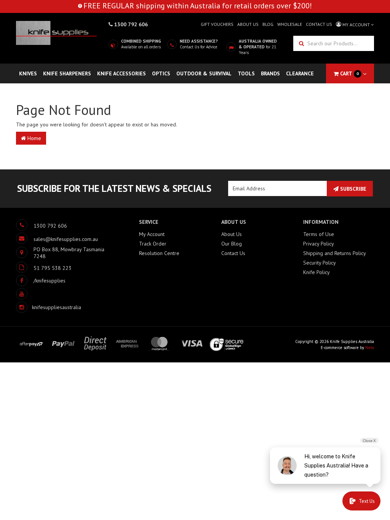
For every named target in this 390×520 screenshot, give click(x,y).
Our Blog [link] (231, 243)
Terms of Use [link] (318, 234)
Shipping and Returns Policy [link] (334, 253)
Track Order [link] (152, 243)
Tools (246, 73)
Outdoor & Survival (204, 73)
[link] (41, 280)
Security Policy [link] (319, 262)
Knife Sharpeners (67, 73)
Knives (28, 73)
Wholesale (289, 24)
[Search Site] (300, 43)
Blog (267, 24)
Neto (369, 347)
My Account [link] (152, 234)
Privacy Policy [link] (318, 243)
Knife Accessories (121, 73)
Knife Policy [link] (316, 272)
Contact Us (319, 24)
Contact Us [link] (233, 253)
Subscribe (352, 188)
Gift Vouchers (217, 24)
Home (33, 138)
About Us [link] (231, 234)
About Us (248, 24)
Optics (161, 73)
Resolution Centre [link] (159, 253)
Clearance (300, 73)
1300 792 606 (130, 24)
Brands (270, 73)
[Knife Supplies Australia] (56, 32)
